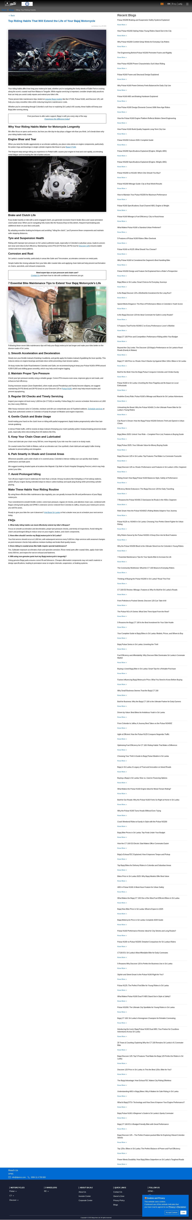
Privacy (172, 1207)
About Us (82, 1192)
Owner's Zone (118, 1196)
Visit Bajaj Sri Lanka (52, 512)
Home (4, 10)
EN (169, 4)
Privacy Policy (119, 1200)
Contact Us (35, 275)
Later (183, 1212)
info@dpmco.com (19, 1177)
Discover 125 (84, 246)
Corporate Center (85, 1200)
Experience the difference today (57, 119)
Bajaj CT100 (71, 147)
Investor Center (85, 1196)
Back (13, 15)
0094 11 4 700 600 (38, 1177)
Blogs (11, 10)
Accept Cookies (171, 1212)
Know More (121, 25)
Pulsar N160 (67, 389)
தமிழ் (180, 4)
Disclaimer (181, 1207)
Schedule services (95, 409)
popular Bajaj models (53, 99)
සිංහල (174, 4)
